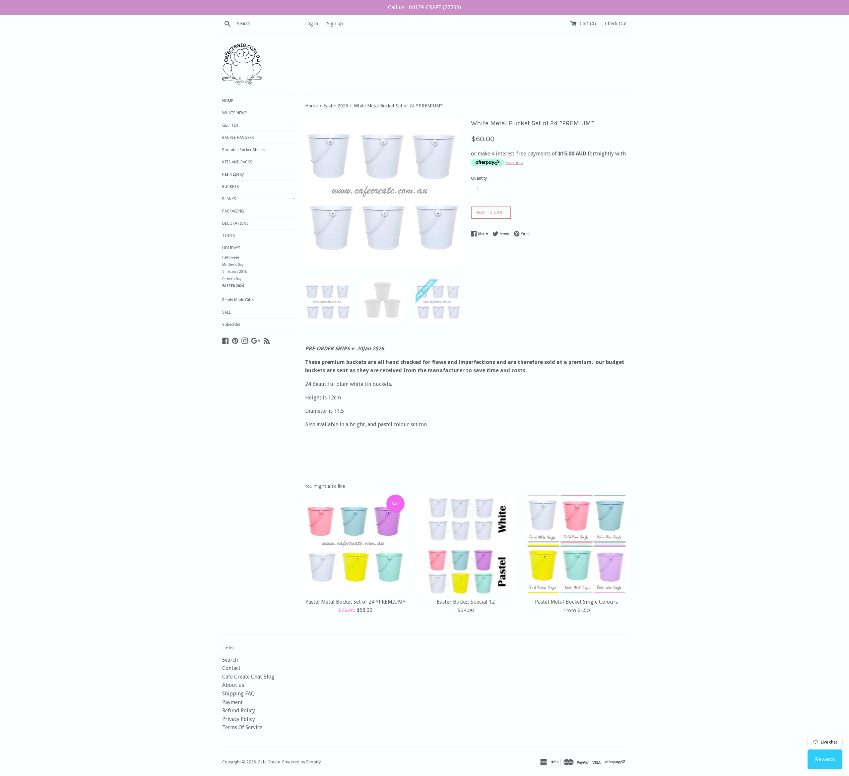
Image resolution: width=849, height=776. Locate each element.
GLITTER (258, 125)
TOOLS (228, 235)
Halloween (230, 257)
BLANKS (258, 199)
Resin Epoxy (233, 174)
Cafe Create (269, 761)
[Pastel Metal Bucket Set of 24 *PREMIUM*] (355, 544)
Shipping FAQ (238, 693)
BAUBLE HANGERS (238, 137)
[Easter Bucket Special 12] (466, 544)
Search (230, 660)
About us (233, 685)
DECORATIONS (235, 223)
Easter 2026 (335, 105)
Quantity (479, 178)
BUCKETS (230, 186)
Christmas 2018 (234, 271)
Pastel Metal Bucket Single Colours (576, 602)
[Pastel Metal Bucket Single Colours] (576, 544)
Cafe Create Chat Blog (248, 677)
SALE (226, 312)
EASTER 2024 (233, 286)
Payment (232, 702)
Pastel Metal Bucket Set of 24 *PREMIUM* (355, 602)
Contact (231, 668)
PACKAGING (233, 211)
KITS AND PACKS (237, 162)
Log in (311, 23)
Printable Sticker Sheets (243, 150)
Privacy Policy (238, 719)
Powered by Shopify (301, 761)
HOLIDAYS (258, 248)
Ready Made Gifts (238, 300)
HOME (227, 100)
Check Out (616, 23)
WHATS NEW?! (234, 113)
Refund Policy (238, 710)
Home (311, 105)
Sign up (335, 23)
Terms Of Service (242, 727)
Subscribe (231, 324)
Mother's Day (232, 265)
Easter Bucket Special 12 (466, 602)
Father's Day (231, 279)
